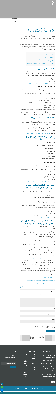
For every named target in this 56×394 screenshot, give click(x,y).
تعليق (53, 297)
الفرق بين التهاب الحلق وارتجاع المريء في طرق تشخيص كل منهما (40, 63)
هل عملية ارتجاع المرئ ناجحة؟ (44, 217)
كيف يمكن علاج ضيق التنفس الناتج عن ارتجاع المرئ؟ (39, 83)
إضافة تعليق (49, 331)
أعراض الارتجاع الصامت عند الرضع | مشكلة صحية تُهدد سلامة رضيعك (41, 280)
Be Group (15, 388)
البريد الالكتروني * (51, 314)
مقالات (33, 370)
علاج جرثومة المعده (25, 361)
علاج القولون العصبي (25, 356)
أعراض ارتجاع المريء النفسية (49, 277)
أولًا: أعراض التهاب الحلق (49, 60)
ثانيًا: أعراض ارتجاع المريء (48, 62)
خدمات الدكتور (33, 359)
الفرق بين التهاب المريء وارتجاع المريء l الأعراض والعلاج (38, 133)
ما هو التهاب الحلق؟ (49, 55)
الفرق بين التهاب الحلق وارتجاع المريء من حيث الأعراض (42, 59)
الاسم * (53, 309)
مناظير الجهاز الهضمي (25, 372)
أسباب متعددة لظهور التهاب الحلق (47, 56)
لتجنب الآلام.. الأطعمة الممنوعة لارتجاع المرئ (46, 283)
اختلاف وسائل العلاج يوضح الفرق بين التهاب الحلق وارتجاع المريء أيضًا (39, 65)
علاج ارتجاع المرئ (26, 367)
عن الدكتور (33, 366)
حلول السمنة (25, 377)
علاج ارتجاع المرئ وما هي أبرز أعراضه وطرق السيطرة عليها (38, 258)
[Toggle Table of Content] (52, 53)
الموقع (53, 319)
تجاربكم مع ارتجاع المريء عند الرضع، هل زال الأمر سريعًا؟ (39, 182)
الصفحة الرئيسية (33, 355)
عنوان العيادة (33, 363)
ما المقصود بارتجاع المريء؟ (48, 57)
